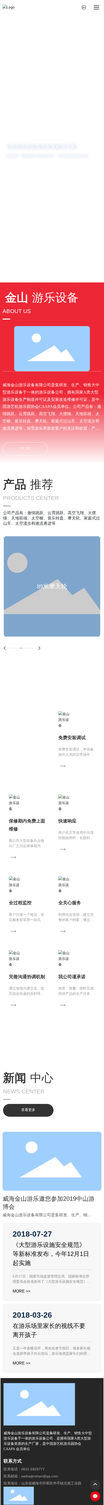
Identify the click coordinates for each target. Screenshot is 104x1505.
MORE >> (21, 1291)
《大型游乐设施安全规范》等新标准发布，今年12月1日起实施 (51, 1253)
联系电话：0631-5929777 (24, 1469)
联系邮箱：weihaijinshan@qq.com (31, 1476)
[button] (48, 277)
